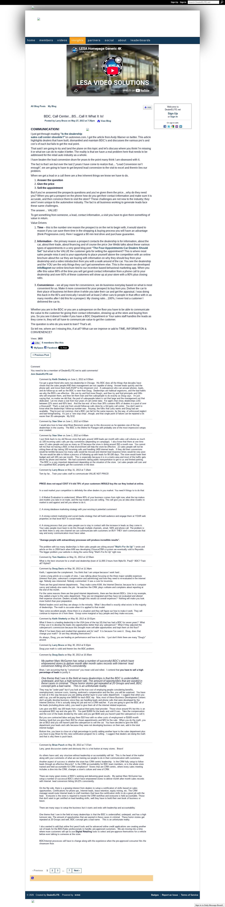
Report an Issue (170, 895)
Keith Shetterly (59, 379)
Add (149, 107)
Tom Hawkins (59, 557)
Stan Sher (57, 421)
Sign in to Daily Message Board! (209, 905)
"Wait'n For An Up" (124, 547)
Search (222, 2)
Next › (77, 870)
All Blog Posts (38, 106)
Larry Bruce (61, 121)
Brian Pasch (58, 745)
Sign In (183, 2)
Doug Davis (58, 568)
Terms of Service (189, 895)
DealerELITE (53, 895)
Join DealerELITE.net (41, 374)
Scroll (216, 899)
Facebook (52, 348)
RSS (32, 878)
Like (37, 342)
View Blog (106, 121)
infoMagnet (44, 267)
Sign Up (174, 2)
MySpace (38, 348)
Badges (155, 895)
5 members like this (53, 342)
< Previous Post (41, 355)
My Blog (52, 106)
